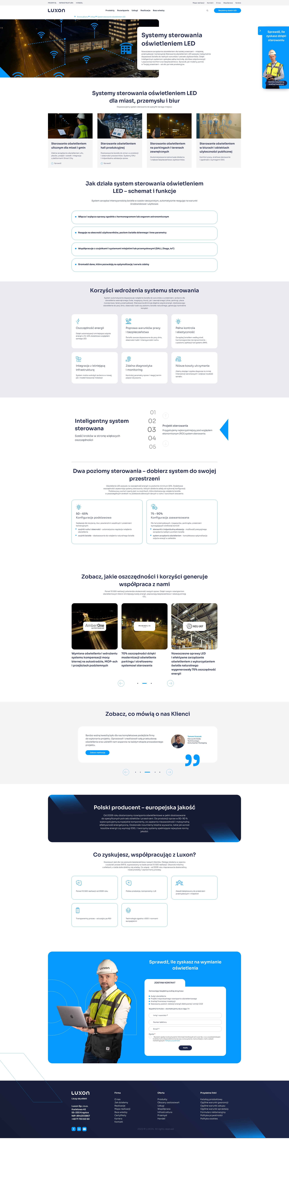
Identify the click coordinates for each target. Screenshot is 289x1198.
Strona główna (82, 17)
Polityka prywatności (172, 1041)
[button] (165, 416)
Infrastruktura (66, 3)
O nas (218, 3)
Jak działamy (121, 1102)
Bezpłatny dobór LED (227, 10)
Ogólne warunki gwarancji (214, 1102)
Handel (79, 3)
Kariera (238, 3)
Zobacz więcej (94, 641)
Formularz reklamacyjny (213, 1112)
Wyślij (185, 1048)
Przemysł (52, 3)
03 (151, 430)
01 (153, 412)
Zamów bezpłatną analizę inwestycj (276, 83)
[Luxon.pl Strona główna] (56, 10)
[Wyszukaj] (207, 10)
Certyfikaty (120, 1115)
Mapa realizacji (198, 3)
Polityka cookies (209, 1118)
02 (152, 421)
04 (152, 438)
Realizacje (145, 10)
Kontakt (210, 3)
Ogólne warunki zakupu (212, 1105)
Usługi (135, 10)
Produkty (110, 10)
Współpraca (228, 3)
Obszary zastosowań (168, 1102)
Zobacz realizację (97, 752)
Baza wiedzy (158, 10)
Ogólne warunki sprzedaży (214, 1109)
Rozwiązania (123, 10)
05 (152, 447)
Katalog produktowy (211, 1099)
